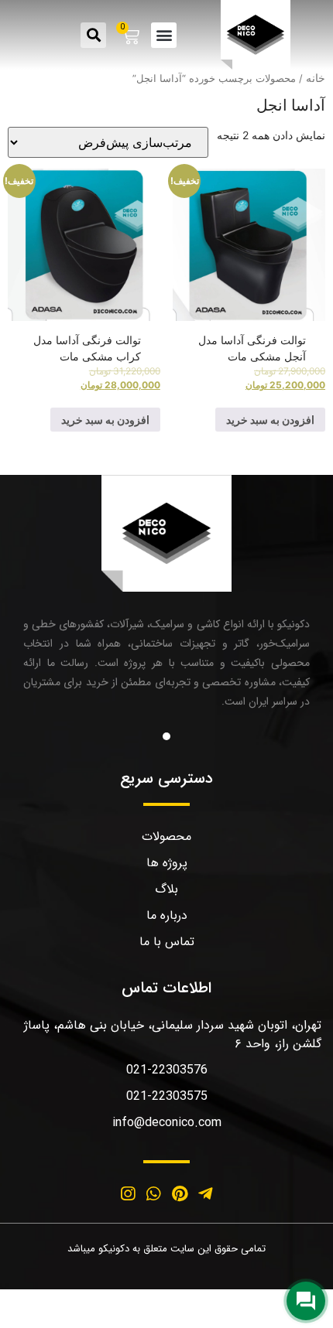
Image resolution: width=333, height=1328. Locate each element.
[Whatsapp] (153, 1194)
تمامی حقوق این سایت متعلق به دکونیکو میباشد (166, 1249)
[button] (164, 35)
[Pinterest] (179, 1194)
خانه (315, 77)
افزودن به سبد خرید (270, 419)
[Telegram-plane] (206, 1194)
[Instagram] (128, 1194)
